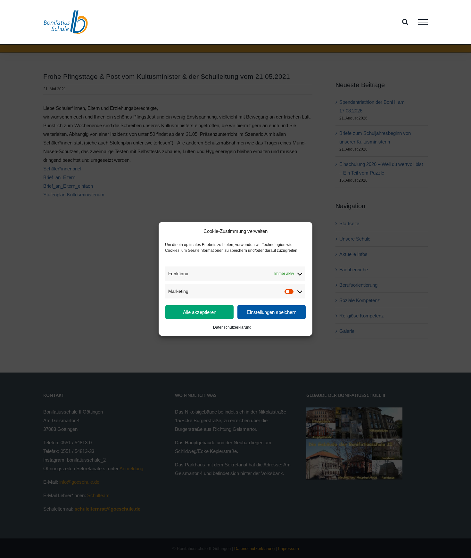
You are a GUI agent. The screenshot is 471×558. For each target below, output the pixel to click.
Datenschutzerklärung (232, 327)
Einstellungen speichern (271, 312)
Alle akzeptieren (199, 312)
